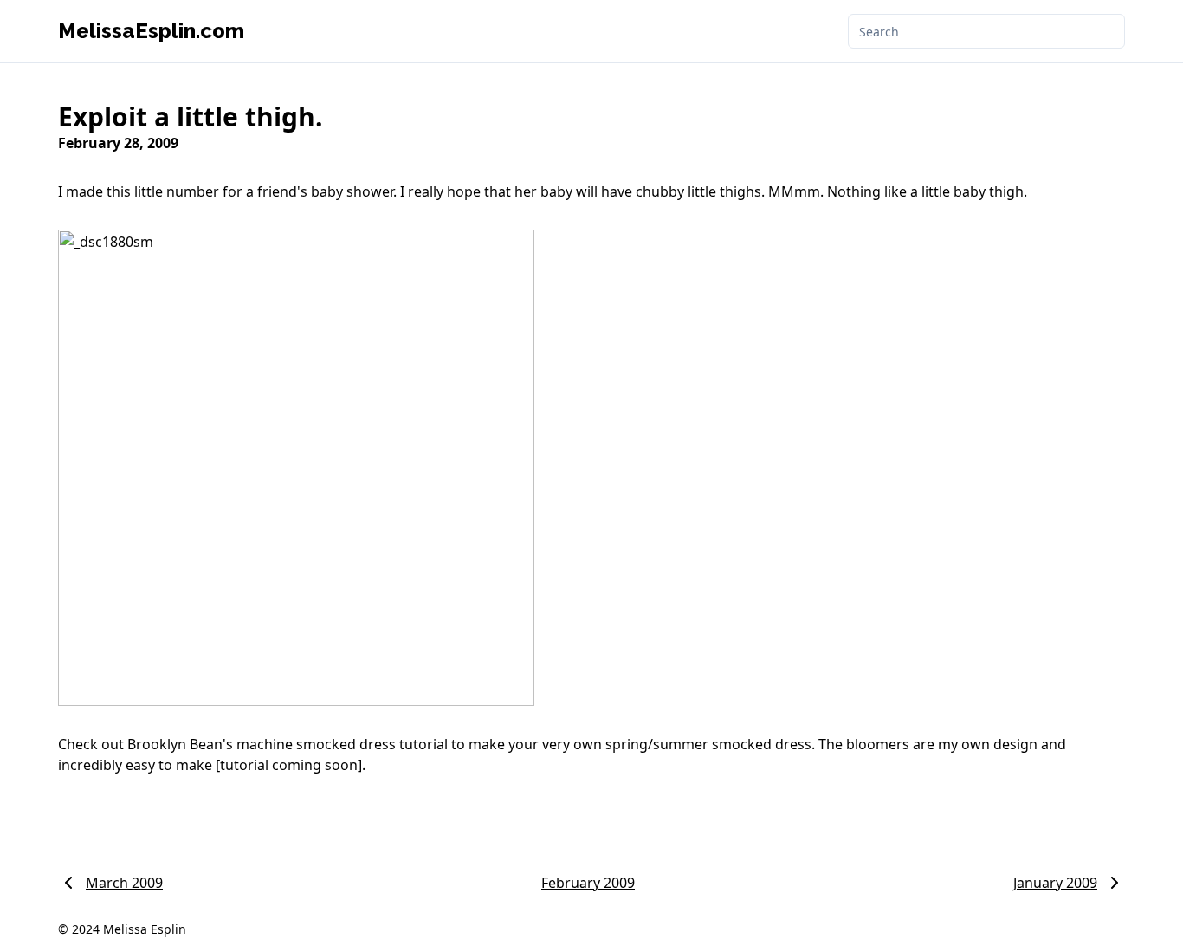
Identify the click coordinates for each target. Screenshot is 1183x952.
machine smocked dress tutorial (342, 744)
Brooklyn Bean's (180, 744)
